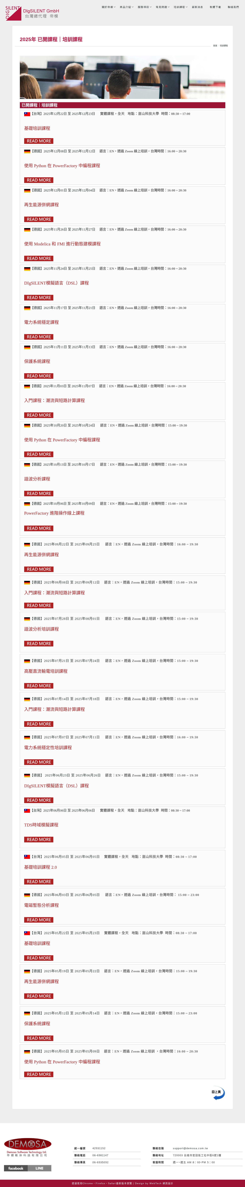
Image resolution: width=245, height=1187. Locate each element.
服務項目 (143, 7)
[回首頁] (33, 13)
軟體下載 (215, 7)
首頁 (215, 46)
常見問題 (161, 7)
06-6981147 (100, 1155)
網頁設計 (168, 1183)
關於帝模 (107, 7)
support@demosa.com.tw (190, 1148)
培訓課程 (179, 7)
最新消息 (197, 7)
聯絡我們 (233, 7)
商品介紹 (125, 7)
